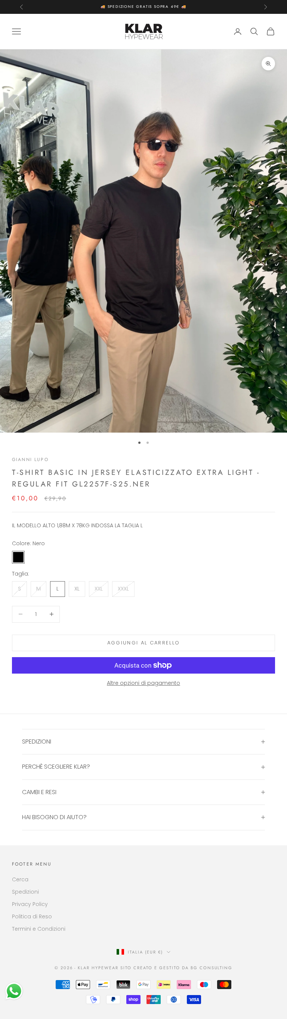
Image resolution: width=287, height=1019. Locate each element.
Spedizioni (25, 892)
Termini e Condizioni (38, 929)
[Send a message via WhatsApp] (14, 991)
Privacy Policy (30, 904)
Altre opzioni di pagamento (143, 683)
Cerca (20, 879)
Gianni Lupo (30, 459)
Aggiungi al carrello (143, 642)
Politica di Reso (32, 916)
